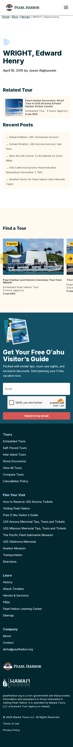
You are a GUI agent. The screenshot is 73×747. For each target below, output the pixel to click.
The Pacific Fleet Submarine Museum (28, 535)
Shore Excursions (14, 461)
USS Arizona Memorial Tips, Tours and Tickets (34, 522)
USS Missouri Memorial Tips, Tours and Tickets (34, 528)
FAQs (6, 602)
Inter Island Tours (14, 454)
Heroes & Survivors (16, 595)
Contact (8, 642)
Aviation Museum (14, 548)
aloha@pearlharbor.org (18, 649)
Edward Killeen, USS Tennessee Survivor (34, 137)
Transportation (12, 555)
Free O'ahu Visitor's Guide (20, 515)
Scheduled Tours (14, 441)
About (7, 636)
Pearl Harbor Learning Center (22, 609)
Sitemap (8, 615)
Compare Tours (13, 474)
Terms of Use (11, 723)
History (7, 582)
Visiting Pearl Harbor (16, 508)
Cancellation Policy (15, 481)
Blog (15, 16)
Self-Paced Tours (15, 448)
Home (6, 16)
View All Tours (12, 468)
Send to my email (36, 415)
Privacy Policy (11, 730)
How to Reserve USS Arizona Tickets (28, 502)
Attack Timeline (13, 589)
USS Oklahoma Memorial (19, 541)
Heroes (25, 16)
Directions (10, 561)
